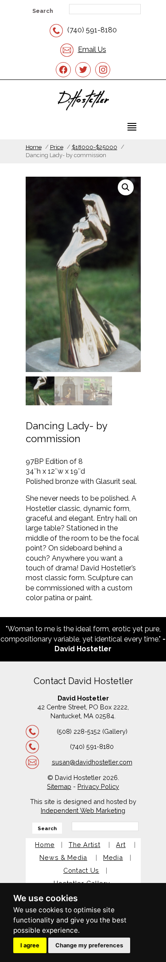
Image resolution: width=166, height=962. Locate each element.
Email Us (92, 49)
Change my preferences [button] (89, 945)
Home (34, 147)
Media (113, 857)
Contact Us (81, 870)
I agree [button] (29, 945)
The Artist (84, 844)
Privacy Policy (98, 786)
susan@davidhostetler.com (92, 762)
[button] (126, 187)
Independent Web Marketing (83, 810)
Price (56, 147)
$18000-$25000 (94, 147)
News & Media (63, 857)
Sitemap (59, 786)
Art (120, 844)
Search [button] (42, 11)
